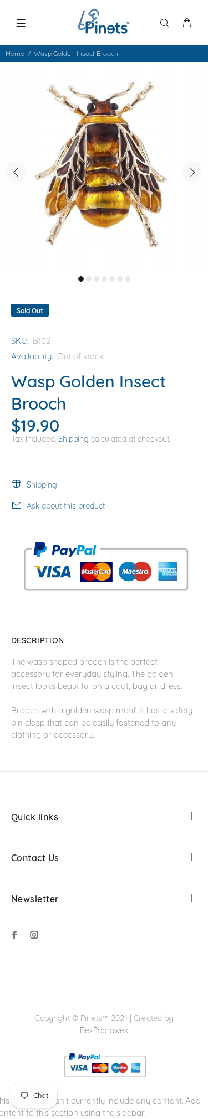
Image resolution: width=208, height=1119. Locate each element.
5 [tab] (112, 279)
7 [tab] (127, 279)
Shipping (73, 439)
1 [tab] (81, 279)
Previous (16, 172)
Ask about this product (66, 506)
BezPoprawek (104, 1030)
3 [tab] (96, 279)
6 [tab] (120, 279)
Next (191, 172)
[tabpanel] (104, 166)
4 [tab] (104, 279)
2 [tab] (89, 279)
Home (15, 53)
